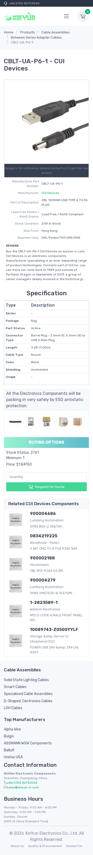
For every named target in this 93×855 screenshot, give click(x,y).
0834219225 (43, 535)
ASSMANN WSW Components (28, 743)
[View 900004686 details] (15, 519)
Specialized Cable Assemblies (28, 694)
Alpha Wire (12, 729)
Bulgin (9, 736)
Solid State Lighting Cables (26, 680)
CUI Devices (50, 193)
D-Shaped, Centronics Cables (28, 701)
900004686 (43, 513)
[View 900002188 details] (15, 564)
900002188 (42, 558)
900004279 (43, 580)
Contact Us (74, 846)
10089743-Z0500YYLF (54, 629)
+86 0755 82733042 (24, 3)
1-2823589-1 (44, 602)
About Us (17, 846)
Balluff (9, 750)
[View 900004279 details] (15, 586)
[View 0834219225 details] (15, 542)
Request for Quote (50, 487)
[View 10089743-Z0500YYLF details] (15, 640)
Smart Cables (15, 687)
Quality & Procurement (45, 846)
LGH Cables (13, 708)
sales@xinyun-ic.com (23, 787)
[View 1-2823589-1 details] (15, 611)
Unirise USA (13, 757)
